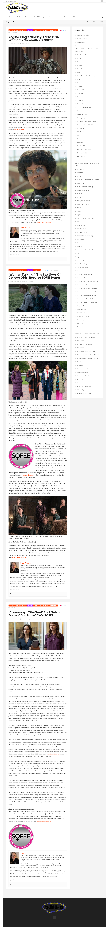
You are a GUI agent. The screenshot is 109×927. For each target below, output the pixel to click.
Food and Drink (82, 153)
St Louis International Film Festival (88, 292)
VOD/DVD (80, 379)
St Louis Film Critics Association (87, 281)
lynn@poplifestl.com (11, 1)
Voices (75, 17)
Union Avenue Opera (84, 369)
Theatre (28, 17)
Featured (80, 139)
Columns (80, 93)
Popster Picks (81, 229)
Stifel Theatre (81, 313)
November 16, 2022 (27, 619)
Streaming (80, 320)
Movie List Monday (83, 190)
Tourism (80, 365)
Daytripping (81, 118)
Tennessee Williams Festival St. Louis (87, 334)
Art (78, 62)
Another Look (81, 55)
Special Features (82, 267)
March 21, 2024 (26, 43)
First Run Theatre (83, 146)
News (59, 17)
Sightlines (80, 257)
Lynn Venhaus (14, 43)
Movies (19, 17)
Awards (79, 72)
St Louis (79, 271)
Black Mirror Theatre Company (87, 76)
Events (66, 17)
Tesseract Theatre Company (86, 337)
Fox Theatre (81, 156)
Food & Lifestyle (40, 17)
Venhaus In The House (84, 376)
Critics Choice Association (17, 30)
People (79, 222)
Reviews (80, 243)
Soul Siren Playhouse (84, 264)
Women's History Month (85, 393)
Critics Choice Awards (84, 107)
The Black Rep (81, 341)
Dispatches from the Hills (85, 125)
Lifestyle (80, 173)
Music (51, 17)
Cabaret (79, 83)
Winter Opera (81, 390)
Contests (80, 100)
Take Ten (80, 323)
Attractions (80, 69)
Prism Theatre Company (85, 236)
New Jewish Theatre (83, 201)
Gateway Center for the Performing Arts (87, 165)
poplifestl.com (14, 254)
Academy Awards (83, 35)
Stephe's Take (81, 309)
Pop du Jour (81, 225)
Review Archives (82, 239)
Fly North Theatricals (84, 149)
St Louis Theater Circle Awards (87, 302)
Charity (79, 86)
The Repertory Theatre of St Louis (88, 355)
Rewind (79, 246)
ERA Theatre (81, 132)
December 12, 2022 (27, 281)
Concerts (80, 97)
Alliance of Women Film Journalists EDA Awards (86, 50)
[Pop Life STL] (17, 8)
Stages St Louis (82, 306)
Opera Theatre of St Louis (85, 218)
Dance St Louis (82, 114)
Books (79, 79)
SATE (78, 253)
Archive (79, 58)
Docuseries (80, 128)
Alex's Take (81, 42)
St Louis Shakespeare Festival (86, 295)
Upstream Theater (83, 372)
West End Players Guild (84, 386)
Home (11, 17)
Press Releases (43, 30)
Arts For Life (81, 65)
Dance (79, 111)
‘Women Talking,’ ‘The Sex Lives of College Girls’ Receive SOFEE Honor (35, 276)
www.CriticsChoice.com (44, 222)
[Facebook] (10, 259)
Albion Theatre (82, 38)
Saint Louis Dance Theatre (85, 250)
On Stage (80, 211)
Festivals (80, 142)
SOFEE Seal (53, 30)
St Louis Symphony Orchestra (86, 299)
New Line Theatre (83, 204)
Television (80, 327)
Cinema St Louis (82, 90)
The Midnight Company (84, 344)
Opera (79, 215)
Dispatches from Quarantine (86, 121)
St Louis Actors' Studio (84, 274)
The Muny (80, 348)
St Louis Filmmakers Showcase (87, 288)
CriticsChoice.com (19, 129)
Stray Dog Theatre (83, 316)
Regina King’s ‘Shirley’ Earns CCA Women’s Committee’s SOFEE (34, 38)
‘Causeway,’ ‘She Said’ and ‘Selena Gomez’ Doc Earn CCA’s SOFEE (35, 613)
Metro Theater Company (85, 187)
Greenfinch (80, 169)
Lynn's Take (81, 183)
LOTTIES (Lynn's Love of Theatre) (88, 180)
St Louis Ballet (81, 278)
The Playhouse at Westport (86, 351)
